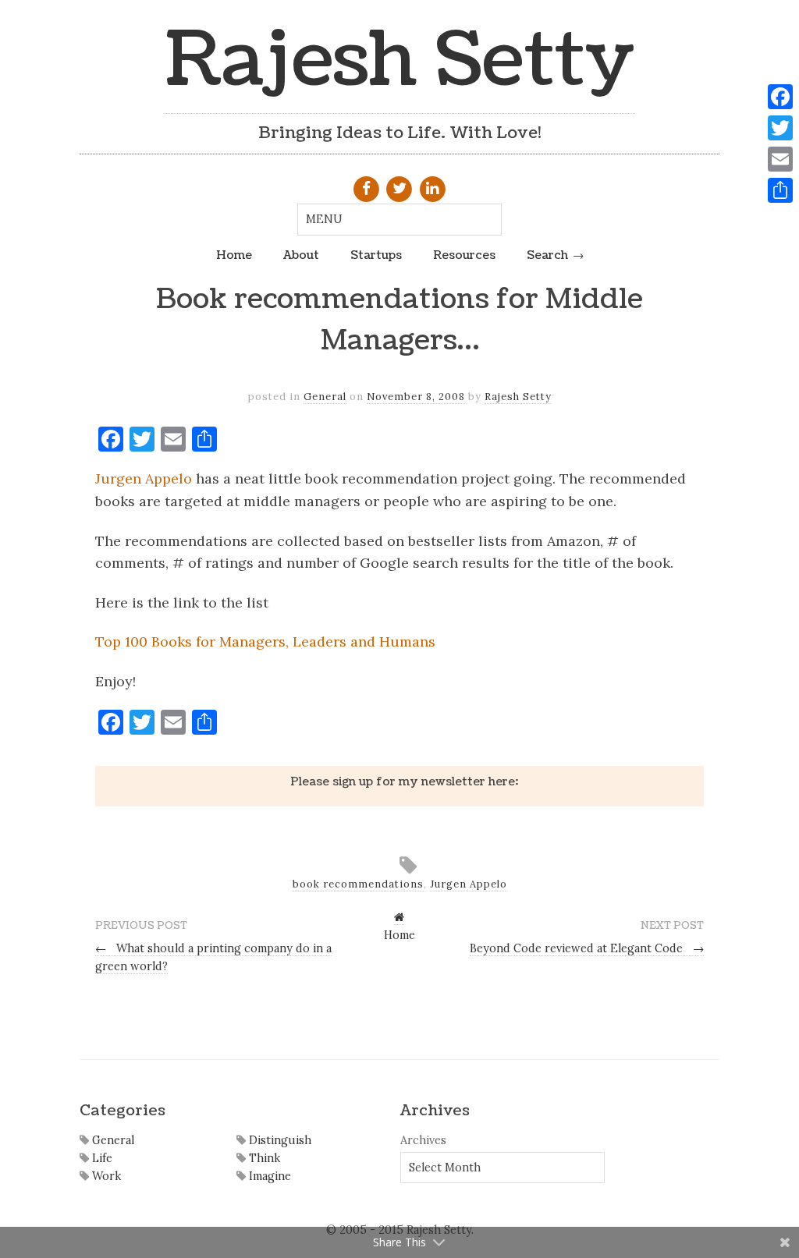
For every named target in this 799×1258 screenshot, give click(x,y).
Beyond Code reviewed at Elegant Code (587, 948)
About (301, 255)
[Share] (780, 190)
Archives (423, 1140)
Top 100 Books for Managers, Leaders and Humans (265, 641)
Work (105, 1176)
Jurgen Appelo (143, 478)
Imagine (268, 1176)
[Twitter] (780, 128)
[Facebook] (780, 96)
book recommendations (358, 884)
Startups (376, 255)
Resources (464, 255)
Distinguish (278, 1140)
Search (547, 255)
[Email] (780, 159)
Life (100, 1158)
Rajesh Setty (400, 60)
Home (234, 255)
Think (263, 1158)
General (325, 396)
